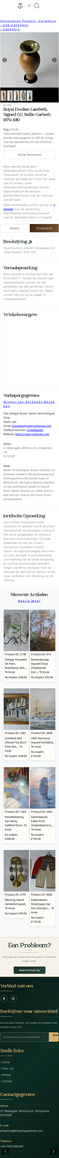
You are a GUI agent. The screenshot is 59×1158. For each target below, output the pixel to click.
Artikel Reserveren (30, 154)
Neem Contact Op (29, 970)
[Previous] (5, 1151)
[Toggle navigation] (29, 5)
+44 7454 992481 (11, 1146)
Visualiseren (44, 228)
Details (15, 228)
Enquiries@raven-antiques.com (31, 426)
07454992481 (35, 430)
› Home (5, 1062)
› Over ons (7, 1068)
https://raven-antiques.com (32, 434)
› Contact (6, 1081)
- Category (10, 29)
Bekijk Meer (29, 601)
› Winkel (5, 1075)
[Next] (53, 1151)
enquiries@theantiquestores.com (21, 1130)
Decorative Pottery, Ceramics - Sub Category (28, 23)
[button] (4, 60)
